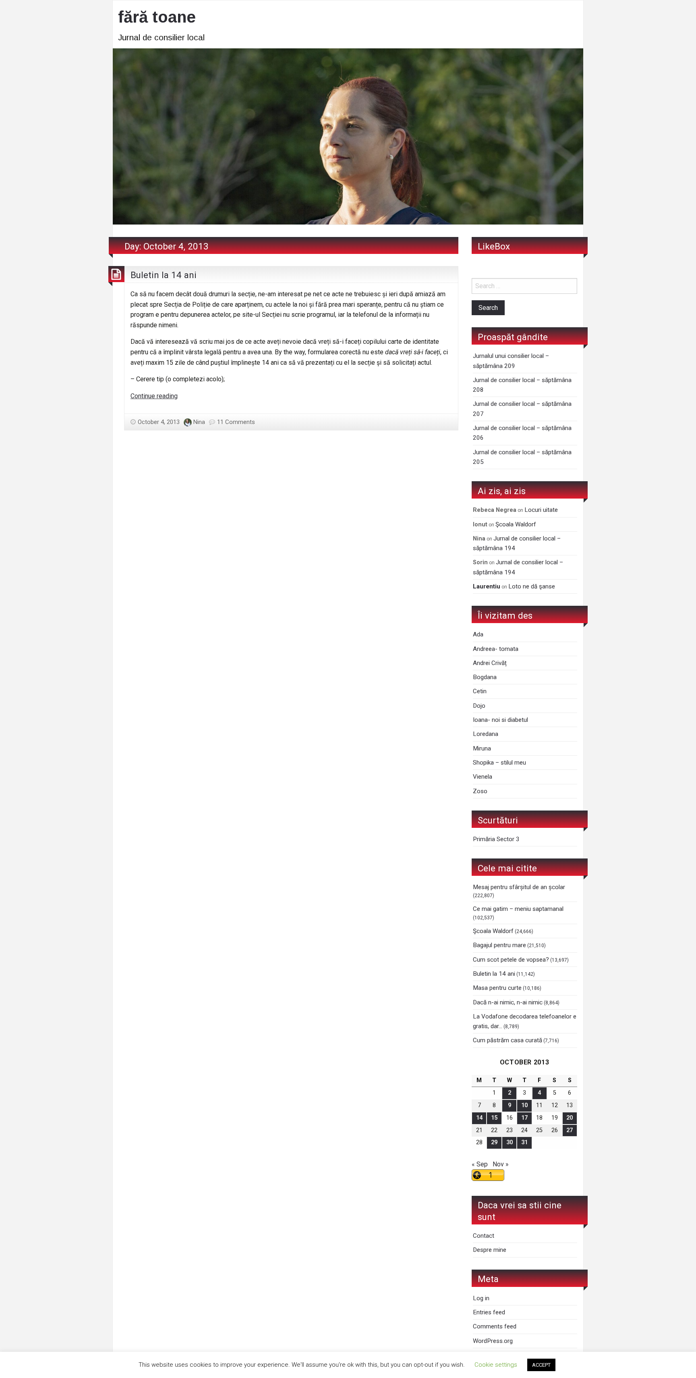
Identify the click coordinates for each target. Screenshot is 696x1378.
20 (569, 1117)
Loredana (485, 734)
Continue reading (154, 396)
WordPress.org (493, 1341)
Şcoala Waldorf (515, 524)
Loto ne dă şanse (531, 586)
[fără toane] (348, 135)
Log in (481, 1298)
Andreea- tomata (495, 649)
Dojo (479, 705)
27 (569, 1130)
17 (524, 1117)
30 (509, 1142)
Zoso (480, 791)
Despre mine (489, 1249)
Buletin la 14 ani (163, 275)
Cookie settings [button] (495, 1364)
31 (524, 1142)
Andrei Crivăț (490, 663)
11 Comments (236, 422)
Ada (478, 634)
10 (524, 1105)
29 (494, 1142)
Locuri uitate (541, 509)
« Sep (480, 1164)
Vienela (482, 776)
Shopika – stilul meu (499, 762)
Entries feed (489, 1312)
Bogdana (485, 677)
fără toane (157, 17)
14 (479, 1117)
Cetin (480, 691)
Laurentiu (486, 586)
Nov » (501, 1164)
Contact (483, 1235)
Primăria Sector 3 (496, 839)
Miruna (482, 748)
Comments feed (494, 1326)
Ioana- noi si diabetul (500, 719)
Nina (199, 422)
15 (494, 1117)
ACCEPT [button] (541, 1365)
